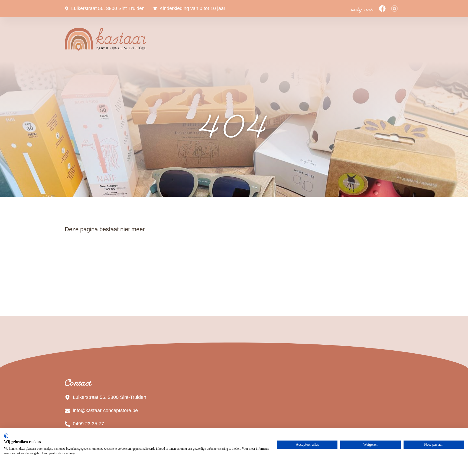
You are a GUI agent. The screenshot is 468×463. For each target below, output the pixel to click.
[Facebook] (382, 8)
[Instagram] (394, 8)
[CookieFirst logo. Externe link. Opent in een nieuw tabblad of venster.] (6, 435)
